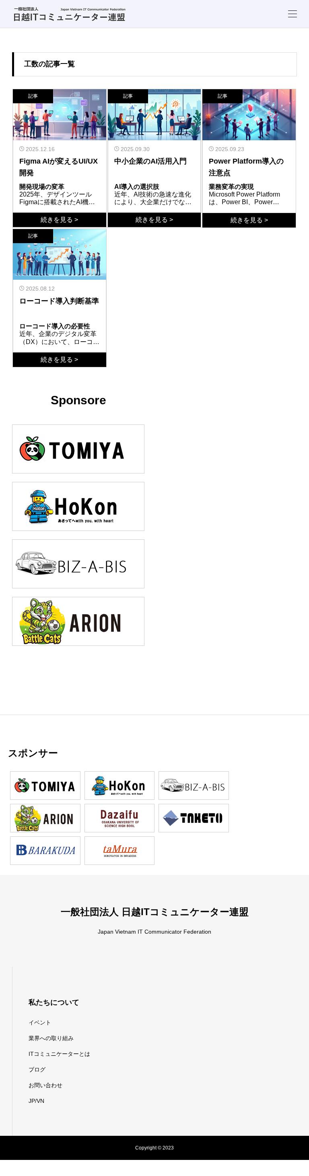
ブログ (37, 1069)
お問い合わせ (45, 1085)
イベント (40, 1022)
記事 (33, 96)
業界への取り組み (51, 1038)
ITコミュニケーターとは (59, 1054)
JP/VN (36, 1101)
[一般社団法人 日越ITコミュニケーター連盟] (69, 14)
